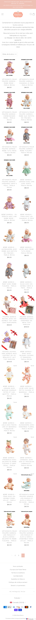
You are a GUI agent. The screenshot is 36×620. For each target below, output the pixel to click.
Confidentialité (18, 576)
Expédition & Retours (18, 579)
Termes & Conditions (18, 573)
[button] (31, 619)
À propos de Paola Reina (18, 569)
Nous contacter (18, 566)
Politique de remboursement (18, 582)
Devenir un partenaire (18, 585)
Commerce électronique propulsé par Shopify (18, 618)
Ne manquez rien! (17, 591)
